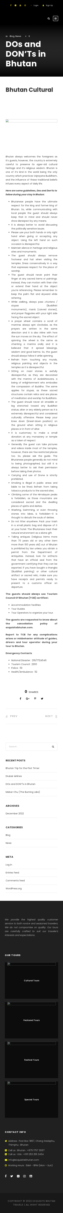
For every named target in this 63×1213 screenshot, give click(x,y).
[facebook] (10, 5)
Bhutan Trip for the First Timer (22, 768)
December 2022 (15, 813)
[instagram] (25, 5)
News (18, 36)
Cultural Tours (31, 980)
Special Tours (31, 1099)
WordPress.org (14, 888)
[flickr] (15, 5)
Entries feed (12, 872)
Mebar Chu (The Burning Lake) (23, 792)
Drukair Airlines (14, 776)
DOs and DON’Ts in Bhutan (20, 784)
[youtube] (20, 5)
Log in (9, 864)
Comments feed (15, 880)
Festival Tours (31, 1059)
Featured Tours (31, 1020)
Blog (12, 36)
